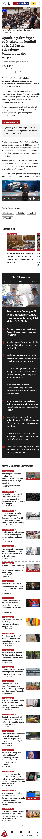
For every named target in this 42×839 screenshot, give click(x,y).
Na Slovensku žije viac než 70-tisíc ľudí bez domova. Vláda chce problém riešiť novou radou (13, 656)
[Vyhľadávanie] (4, 3)
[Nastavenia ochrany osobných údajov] (4, 834)
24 (34, 3)
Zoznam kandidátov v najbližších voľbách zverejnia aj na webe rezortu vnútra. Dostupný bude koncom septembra (12, 605)
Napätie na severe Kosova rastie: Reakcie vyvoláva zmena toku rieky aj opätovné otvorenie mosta (23, 358)
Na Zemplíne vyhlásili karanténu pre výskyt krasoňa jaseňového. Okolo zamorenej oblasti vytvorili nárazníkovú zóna (22, 373)
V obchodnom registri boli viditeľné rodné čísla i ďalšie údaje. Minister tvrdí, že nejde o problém (13, 796)
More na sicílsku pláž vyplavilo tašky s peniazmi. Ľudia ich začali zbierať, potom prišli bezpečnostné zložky (22, 405)
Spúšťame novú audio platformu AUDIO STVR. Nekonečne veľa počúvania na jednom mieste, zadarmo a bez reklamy (13, 779)
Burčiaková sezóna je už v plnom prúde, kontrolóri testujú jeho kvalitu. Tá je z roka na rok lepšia (13, 720)
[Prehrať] (4, 198)
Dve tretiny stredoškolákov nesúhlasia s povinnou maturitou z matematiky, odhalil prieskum (13, 815)
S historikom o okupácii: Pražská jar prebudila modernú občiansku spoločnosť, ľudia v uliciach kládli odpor (13, 499)
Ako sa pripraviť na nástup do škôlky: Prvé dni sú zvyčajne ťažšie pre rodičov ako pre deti (13, 623)
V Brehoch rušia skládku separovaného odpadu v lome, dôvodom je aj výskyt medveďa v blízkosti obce (22, 389)
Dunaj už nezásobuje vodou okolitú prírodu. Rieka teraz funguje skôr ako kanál (22, 345)
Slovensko (12, 234)
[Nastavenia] (33, 198)
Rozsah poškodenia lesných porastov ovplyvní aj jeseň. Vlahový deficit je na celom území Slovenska (13, 687)
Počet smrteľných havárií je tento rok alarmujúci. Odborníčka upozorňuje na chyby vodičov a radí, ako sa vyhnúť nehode (13, 738)
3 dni (21, 281)
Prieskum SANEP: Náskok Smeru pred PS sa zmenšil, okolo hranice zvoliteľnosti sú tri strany (22, 436)
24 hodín (7, 281)
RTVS (11, 66)
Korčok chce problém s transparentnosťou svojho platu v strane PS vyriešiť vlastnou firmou (12, 587)
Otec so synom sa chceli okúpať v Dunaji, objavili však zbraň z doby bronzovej (22, 331)
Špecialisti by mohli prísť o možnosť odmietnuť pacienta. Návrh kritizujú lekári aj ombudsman (23, 449)
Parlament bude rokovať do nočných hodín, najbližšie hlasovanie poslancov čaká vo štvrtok (20, 258)
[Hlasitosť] (30, 198)
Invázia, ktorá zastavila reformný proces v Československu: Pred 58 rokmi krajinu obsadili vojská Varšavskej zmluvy (13, 518)
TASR (6, 66)
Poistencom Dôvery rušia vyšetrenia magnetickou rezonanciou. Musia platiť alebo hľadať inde (22, 316)
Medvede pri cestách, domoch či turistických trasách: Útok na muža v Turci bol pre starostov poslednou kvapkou (23, 421)
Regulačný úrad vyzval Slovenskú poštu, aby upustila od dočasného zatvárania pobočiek (11, 639)
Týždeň (35, 281)
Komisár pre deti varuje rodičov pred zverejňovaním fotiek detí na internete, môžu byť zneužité (12, 478)
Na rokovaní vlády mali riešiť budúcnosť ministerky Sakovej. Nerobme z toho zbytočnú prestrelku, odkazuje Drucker (12, 759)
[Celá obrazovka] (37, 198)
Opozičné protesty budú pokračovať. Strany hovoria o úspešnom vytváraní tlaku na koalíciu (20, 130)
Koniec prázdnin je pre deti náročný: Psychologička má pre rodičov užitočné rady (13, 535)
